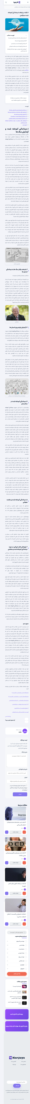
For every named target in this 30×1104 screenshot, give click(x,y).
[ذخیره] (6, 832)
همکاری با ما (23, 1064)
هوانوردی (15, 965)
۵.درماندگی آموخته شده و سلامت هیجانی (18, 46)
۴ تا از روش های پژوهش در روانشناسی (20, 704)
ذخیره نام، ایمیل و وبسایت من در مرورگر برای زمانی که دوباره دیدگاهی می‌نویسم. (18, 788)
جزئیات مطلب (15, 832)
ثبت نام (17, 1086)
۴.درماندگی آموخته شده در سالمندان (19, 43)
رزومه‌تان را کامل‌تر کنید (16, 1014)
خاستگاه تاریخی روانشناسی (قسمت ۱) (20, 693)
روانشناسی (8, 716)
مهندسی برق (15, 957)
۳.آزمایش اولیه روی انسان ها (21, 41)
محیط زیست (15, 949)
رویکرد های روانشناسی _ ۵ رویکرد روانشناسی (19, 700)
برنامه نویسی (15, 953)
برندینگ (14, 1064)
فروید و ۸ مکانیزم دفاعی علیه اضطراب (20, 712)
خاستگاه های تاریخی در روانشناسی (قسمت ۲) (18, 696)
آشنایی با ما (13, 1061)
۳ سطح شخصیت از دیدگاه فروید (21, 708)
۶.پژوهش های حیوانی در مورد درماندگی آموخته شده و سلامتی (17, 50)
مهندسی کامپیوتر (15, 941)
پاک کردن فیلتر (17, 974)
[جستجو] (6, 2)
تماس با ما (23, 1061)
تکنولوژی (15, 969)
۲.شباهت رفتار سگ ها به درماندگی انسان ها (17, 38)
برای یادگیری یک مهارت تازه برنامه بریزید (16, 1026)
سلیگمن (27, 70)
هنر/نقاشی (15, 961)
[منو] (28, 2)
